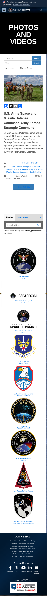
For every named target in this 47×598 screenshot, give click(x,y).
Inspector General (24, 548)
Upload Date (25, 68)
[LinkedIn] (30, 568)
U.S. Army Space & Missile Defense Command (23, 395)
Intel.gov (31, 543)
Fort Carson (17, 166)
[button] (22, 4)
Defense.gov (22, 543)
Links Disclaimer (27, 554)
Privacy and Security (26, 546)
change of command (31, 166)
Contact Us (13, 548)
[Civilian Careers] (36, 568)
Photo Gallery (23, 186)
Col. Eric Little (35, 172)
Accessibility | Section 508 (18, 541)
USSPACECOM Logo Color (23, 277)
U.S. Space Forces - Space (23, 491)
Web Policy (31, 541)
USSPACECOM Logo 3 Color (23, 331)
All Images (10, 68)
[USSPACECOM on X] (17, 568)
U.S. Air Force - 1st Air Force (23, 362)
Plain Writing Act (24, 551)
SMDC (9, 169)
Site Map (14, 543)
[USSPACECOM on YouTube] (23, 568)
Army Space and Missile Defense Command (24, 170)
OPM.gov (14, 551)
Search (36, 58)
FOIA (33, 548)
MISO (31, 551)
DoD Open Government (26, 556)
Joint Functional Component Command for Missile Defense (23, 522)
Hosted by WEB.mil (23, 580)
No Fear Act (16, 554)
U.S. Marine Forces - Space (23, 459)
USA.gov (14, 556)
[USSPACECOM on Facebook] (10, 568)
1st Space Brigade (20, 169)
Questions (15, 546)
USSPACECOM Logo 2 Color (23, 301)
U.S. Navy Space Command (23, 427)
